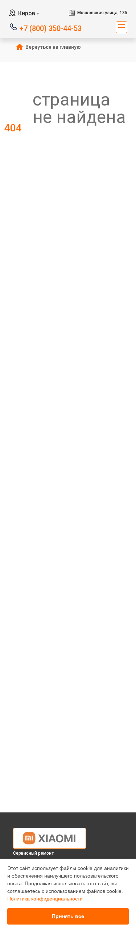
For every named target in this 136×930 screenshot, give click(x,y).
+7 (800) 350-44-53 (51, 28)
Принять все (68, 916)
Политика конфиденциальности (45, 899)
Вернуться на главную (53, 47)
